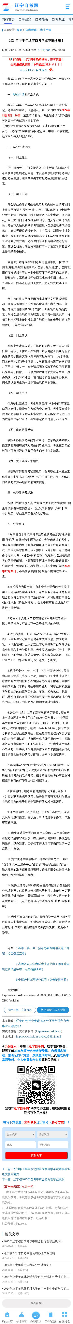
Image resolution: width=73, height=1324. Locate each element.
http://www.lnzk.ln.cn (48, 1031)
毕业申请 (45, 30)
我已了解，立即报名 (20, 1009)
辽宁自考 (22, 1020)
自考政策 (24, 19)
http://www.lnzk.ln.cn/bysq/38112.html (38, 1036)
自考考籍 (31, 30)
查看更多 (37, 1303)
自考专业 (58, 19)
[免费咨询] (36, 1313)
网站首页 (8, 19)
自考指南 (41, 19)
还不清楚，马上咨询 (53, 1009)
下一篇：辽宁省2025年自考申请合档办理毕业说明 (33, 1179)
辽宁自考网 (44, 49)
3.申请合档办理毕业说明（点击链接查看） (42, 979)
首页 (19, 30)
